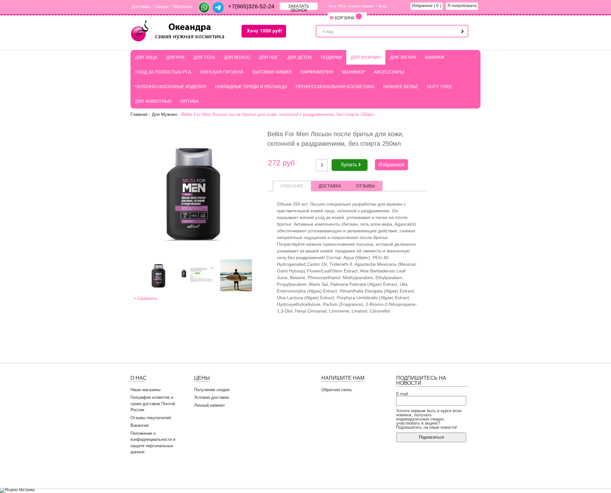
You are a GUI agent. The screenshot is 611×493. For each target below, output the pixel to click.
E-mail (402, 393)
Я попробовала (461, 5)
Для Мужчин (366, 57)
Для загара (403, 57)
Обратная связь (336, 389)
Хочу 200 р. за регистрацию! (351, 6)
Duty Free (439, 86)
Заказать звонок (298, 7)
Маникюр (353, 71)
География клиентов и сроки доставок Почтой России (152, 403)
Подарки (331, 57)
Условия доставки (211, 397)
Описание (292, 186)
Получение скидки (211, 389)
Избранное (426, 5)
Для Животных (153, 101)
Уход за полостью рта (163, 71)
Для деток (299, 57)
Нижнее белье (400, 86)
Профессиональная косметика (335, 86)
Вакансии (139, 425)
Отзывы (365, 186)
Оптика (189, 101)
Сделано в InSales (461, 472)
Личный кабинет (209, 405)
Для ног (268, 57)
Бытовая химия (271, 71)
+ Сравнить (145, 298)
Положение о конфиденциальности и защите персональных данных (152, 442)
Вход (383, 6)
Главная (139, 114)
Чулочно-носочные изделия (170, 86)
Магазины (182, 6)
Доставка (141, 6)
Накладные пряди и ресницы (251, 86)
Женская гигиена (221, 71)
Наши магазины (145, 389)
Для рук (175, 57)
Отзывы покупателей (150, 417)
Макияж (435, 57)
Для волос (237, 57)
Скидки (161, 6)
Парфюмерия (316, 71)
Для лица (146, 57)
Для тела (204, 57)
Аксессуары (389, 71)
